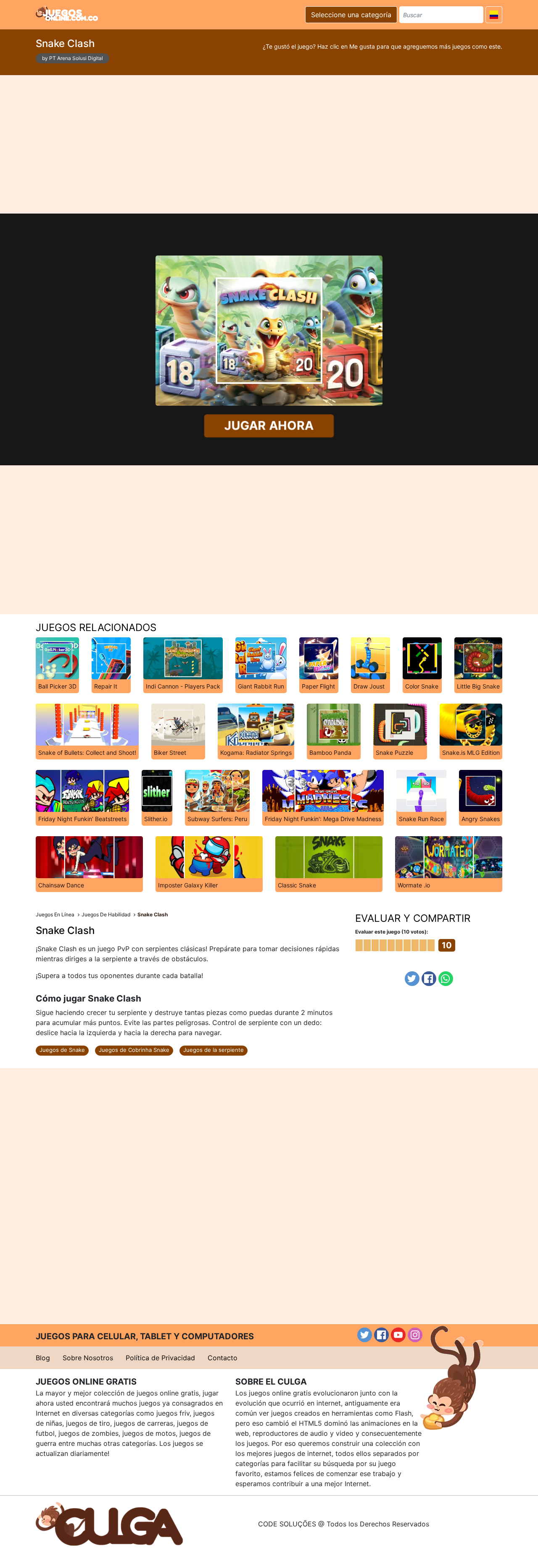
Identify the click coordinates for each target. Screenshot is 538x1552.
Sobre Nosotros (88, 1358)
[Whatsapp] (445, 978)
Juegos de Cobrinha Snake (134, 1049)
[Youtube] (398, 1335)
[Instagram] (415, 1335)
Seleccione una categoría (351, 14)
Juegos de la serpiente (213, 1049)
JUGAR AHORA (269, 425)
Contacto (222, 1358)
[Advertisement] (269, 144)
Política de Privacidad (160, 1358)
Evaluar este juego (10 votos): (391, 932)
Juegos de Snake (62, 1049)
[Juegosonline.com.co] (67, 13)
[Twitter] (412, 978)
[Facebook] (429, 978)
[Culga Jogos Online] (109, 1523)
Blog (43, 1358)
